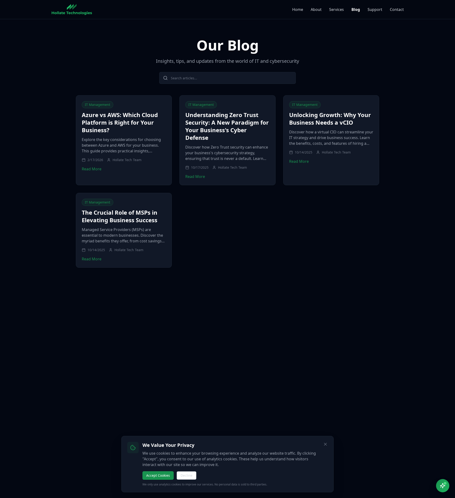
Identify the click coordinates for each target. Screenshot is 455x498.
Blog (355, 9)
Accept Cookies (158, 475)
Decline (186, 475)
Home (297, 9)
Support (375, 9)
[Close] (325, 444)
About (316, 9)
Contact (397, 9)
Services (336, 9)
